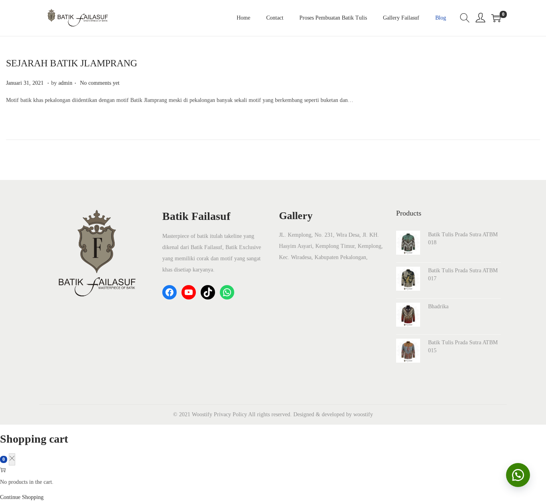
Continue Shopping (22, 497)
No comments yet (100, 83)
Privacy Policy (230, 414)
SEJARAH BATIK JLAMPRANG (71, 63)
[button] (518, 475)
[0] (496, 18)
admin (65, 83)
